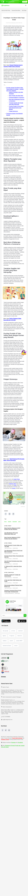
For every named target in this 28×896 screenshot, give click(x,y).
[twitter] (13, 528)
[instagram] (9, 528)
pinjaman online (13, 497)
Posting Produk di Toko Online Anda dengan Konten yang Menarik (16, 111)
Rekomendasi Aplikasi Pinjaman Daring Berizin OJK (13, 599)
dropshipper (15, 535)
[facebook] (5, 528)
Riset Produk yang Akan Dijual (16, 98)
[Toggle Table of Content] (5, 88)
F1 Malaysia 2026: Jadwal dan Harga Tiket (13, 580)
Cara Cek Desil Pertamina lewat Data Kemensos (13, 575)
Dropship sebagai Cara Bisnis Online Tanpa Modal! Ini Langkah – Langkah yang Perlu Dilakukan (15, 92)
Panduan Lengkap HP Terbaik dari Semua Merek (12, 589)
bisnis (5, 535)
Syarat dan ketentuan (17, 753)
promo (13, 501)
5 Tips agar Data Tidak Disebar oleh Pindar (13, 594)
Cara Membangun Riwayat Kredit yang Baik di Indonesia (13, 564)
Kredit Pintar (16, 492)
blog (15, 498)
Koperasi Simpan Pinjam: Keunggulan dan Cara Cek (13, 570)
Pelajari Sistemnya (13, 114)
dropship (9, 535)
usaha (19, 535)
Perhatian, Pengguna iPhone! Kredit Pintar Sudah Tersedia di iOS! (12, 604)
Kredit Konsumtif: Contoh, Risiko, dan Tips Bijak (13, 559)
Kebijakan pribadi (5, 754)
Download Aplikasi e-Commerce (16, 100)
